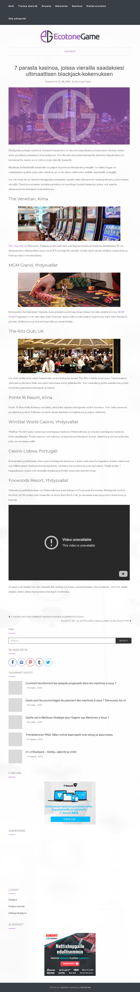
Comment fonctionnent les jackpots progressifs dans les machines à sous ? (71, 683)
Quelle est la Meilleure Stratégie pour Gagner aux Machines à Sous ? (67, 717)
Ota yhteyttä (17, 18)
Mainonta (61, 6)
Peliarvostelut (96, 6)
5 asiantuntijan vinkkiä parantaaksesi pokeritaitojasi (47, 616)
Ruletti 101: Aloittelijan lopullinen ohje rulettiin (95, 621)
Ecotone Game (83, 81)
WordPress (85, 987)
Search (123, 640)
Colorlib (63, 987)
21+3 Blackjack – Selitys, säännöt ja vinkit (51, 752)
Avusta (46, 6)
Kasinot (77, 6)
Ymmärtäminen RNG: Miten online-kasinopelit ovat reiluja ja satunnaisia (69, 735)
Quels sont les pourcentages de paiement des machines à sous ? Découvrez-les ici (76, 700)
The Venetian (16, 245)
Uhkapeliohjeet (17, 913)
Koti (11, 6)
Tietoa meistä (27, 6)
